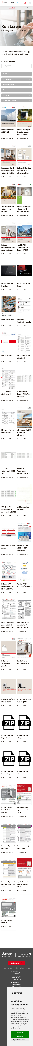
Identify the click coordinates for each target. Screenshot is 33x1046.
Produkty (10, 968)
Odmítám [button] (20, 1036)
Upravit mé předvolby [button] (19, 1039)
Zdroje (22, 968)
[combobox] (16, 66)
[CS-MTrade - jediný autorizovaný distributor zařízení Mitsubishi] (9, 2)
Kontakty (28, 968)
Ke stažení (12, 8)
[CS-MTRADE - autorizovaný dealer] (16, 955)
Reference (29, 8)
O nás (4, 968)
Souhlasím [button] (20, 1032)
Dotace (20, 8)
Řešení (3, 8)
